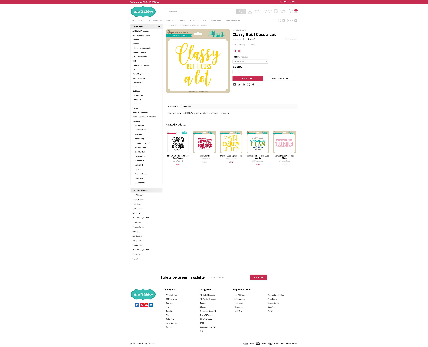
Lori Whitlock (140, 130)
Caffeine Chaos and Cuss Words (258, 157)
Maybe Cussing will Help (231, 156)
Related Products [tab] (176, 124)
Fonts (135, 86)
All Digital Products (141, 31)
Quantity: (238, 67)
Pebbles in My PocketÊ (141, 250)
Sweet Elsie (139, 161)
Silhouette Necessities (142, 48)
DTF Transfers (155, 21)
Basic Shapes (138, 74)
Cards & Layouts (139, 78)
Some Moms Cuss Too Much (284, 157)
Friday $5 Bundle (139, 52)
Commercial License (141, 65)
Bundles (136, 39)
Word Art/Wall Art (140, 112)
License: (241, 57)
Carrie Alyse (140, 156)
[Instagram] (296, 21)
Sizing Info (216, 21)
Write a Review (290, 39)
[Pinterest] (288, 21)
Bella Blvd (139, 165)
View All (135, 259)
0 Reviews (187, 106)
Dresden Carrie (141, 174)
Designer (136, 121)
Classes (136, 44)
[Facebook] (284, 21)
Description (173, 106)
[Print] (244, 84)
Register (256, 12)
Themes (136, 108)
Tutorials (194, 21)
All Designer (139, 125)
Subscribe (170, 21)
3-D (134, 69)
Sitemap (169, 327)
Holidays (136, 91)
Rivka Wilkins (140, 178)
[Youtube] (292, 21)
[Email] (239, 84)
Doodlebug (139, 138)
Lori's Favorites (232, 21)
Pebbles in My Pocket (143, 143)
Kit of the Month (140, 57)
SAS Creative (140, 182)
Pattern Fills (138, 95)
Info (181, 21)
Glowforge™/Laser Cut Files (144, 117)
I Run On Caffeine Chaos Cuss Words (178, 157)
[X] (280, 21)
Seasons (136, 104)
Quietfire (138, 134)
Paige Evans (139, 169)
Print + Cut (137, 99)
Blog (205, 21)
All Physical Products (141, 35)
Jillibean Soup (140, 147)
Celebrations (138, 82)
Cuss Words (205, 156)
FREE (134, 61)
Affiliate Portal (137, 21)
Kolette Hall (140, 152)
